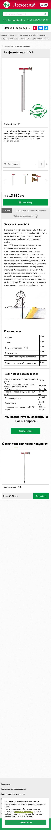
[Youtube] (35, 28)
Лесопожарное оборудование (32, 35)
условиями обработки (23, 811)
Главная (4, 35)
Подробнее (41, 496)
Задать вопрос (25, 430)
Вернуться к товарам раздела (17, 46)
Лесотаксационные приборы (13, 794)
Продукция (5, 784)
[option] (25, 89)
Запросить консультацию (17, 28)
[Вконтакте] (40, 28)
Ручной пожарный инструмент (15, 38)
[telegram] (46, 28)
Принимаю (26, 822)
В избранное (13, 164)
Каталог (13, 35)
